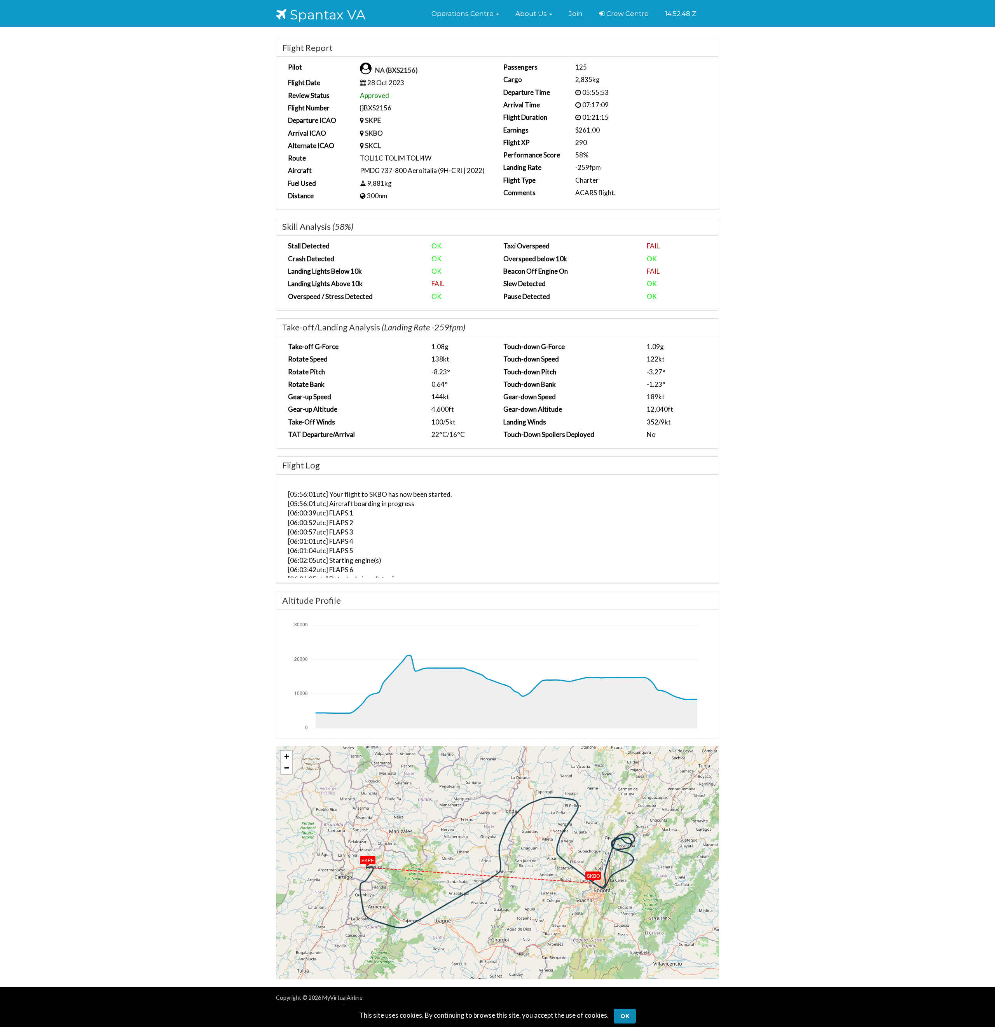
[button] (465, 13)
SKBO (374, 133)
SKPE (373, 120)
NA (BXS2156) (396, 70)
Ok (624, 1016)
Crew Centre (627, 13)
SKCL (373, 145)
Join (576, 13)
